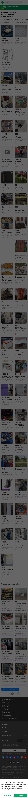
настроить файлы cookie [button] (8, 792)
